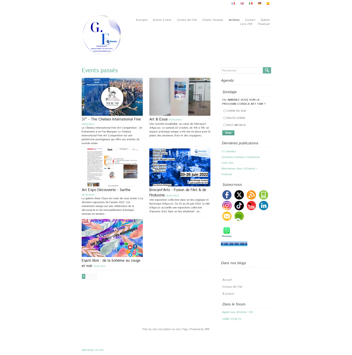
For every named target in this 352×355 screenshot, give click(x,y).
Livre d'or (228, 157)
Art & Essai (159, 119)
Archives (234, 20)
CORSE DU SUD (236, 111)
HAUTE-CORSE (236, 118)
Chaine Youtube (213, 20)
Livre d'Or (246, 24)
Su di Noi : (228, 174)
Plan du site (150, 329)
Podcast (227, 169)
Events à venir (162, 20)
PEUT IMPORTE (236, 125)
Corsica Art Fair (187, 20)
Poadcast (264, 24)
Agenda (227, 80)
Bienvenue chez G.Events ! (239, 163)
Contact (250, 20)
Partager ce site (93, 350)
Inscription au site (169, 329)
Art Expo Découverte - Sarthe (106, 190)
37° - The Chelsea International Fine (111, 119)
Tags (185, 329)
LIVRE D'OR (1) (231, 319)
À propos (142, 20)
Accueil (226, 280)
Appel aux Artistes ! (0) (237, 312)
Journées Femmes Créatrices (241, 151)
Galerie (265, 20)
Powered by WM (199, 329)
